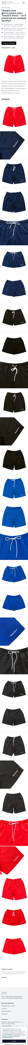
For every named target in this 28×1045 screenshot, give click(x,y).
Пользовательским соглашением (10, 1036)
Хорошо (14, 1041)
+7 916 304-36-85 (6, 1026)
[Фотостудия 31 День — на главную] (8, 993)
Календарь (4, 1013)
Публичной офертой (7, 1037)
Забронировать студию (8, 47)
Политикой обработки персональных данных (13, 1034)
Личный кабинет (6, 1011)
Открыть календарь (9, 43)
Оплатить (4, 1008)
